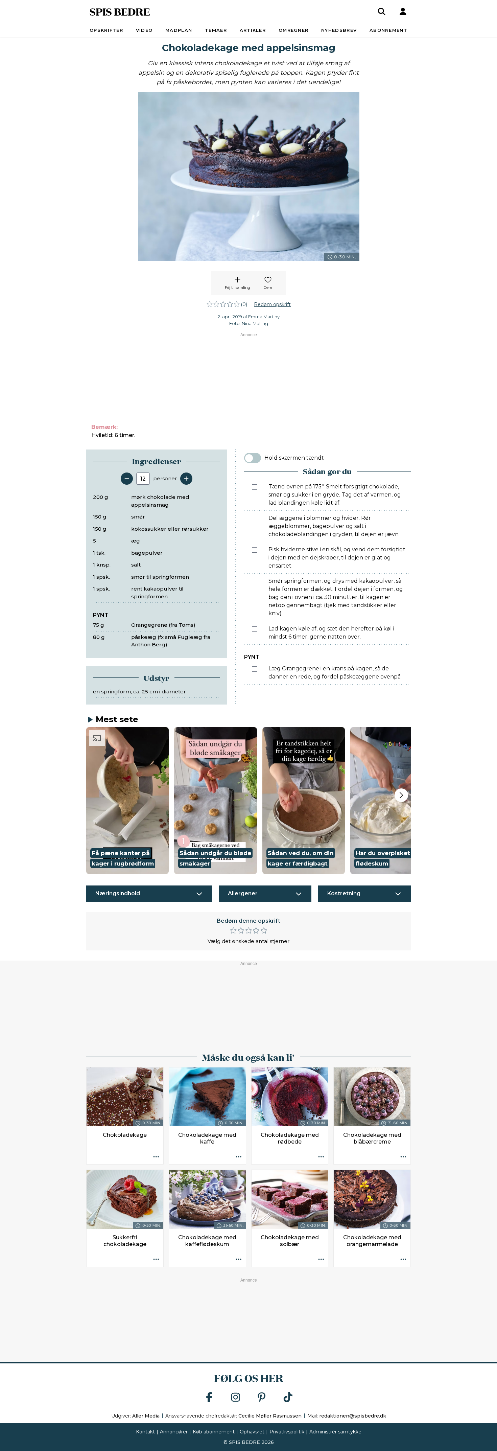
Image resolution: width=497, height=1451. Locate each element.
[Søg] (381, 11)
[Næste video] (401, 795)
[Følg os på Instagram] (235, 1397)
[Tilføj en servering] (186, 479)
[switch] (252, 458)
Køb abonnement (214, 1432)
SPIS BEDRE (120, 11)
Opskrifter (106, 30)
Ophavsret (252, 1432)
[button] (127, 800)
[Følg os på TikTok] (288, 1397)
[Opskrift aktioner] (156, 1157)
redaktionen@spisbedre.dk (352, 1416)
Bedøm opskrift (272, 304)
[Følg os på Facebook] (209, 1397)
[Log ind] (403, 11)
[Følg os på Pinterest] (261, 1397)
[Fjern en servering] (127, 479)
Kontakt (145, 1432)
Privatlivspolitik (286, 1432)
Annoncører (174, 1432)
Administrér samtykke (335, 1432)
